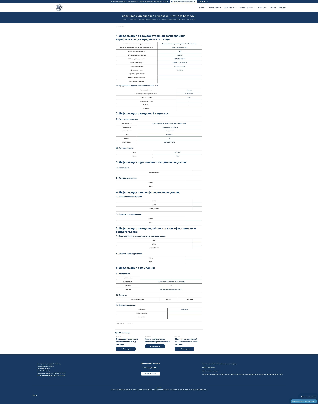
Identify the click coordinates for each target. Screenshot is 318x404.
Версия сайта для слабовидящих (185, 1)
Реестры (133, 19)
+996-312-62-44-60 (162, 1)
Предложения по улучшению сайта (304, 401)
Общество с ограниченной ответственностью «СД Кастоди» (127, 341)
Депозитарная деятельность (148, 19)
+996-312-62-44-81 (133, 1)
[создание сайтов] (35, 395)
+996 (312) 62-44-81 (150, 368)
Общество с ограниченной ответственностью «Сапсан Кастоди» (186, 341)
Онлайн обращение (310, 397)
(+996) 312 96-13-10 (208, 367)
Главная (124, 19)
